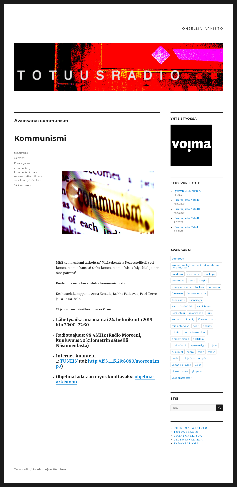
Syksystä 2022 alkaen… (188, 191)
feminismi (177, 293)
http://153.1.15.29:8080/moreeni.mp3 (107, 363)
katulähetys (204, 306)
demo (191, 280)
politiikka (198, 338)
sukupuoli (177, 351)
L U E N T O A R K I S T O (188, 435)
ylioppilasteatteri (182, 377)
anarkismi (177, 274)
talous (211, 351)
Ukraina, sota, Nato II (186, 218)
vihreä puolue (180, 371)
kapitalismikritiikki (182, 306)
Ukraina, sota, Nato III (187, 209)
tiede (175, 358)
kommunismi (22, 172)
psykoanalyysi (198, 345)
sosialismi (19, 180)
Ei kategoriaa (22, 163)
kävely (190, 319)
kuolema (177, 319)
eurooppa (214, 286)
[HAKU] (219, 408)
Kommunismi (40, 138)
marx (34, 172)
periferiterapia (180, 338)
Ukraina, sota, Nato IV (187, 200)
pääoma (37, 176)
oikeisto (176, 332)
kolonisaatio (195, 312)
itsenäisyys (195, 299)
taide (201, 351)
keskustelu (178, 312)
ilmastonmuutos (196, 293)
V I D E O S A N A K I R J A (188, 439)
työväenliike (33, 180)
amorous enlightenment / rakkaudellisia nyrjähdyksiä (195, 266)
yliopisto (197, 371)
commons (178, 280)
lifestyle (202, 319)
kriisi (209, 312)
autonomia (193, 274)
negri (196, 325)
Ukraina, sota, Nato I (186, 227)
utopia (202, 358)
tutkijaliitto (188, 358)
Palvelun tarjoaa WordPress (49, 469)
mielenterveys (180, 325)
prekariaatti (179, 345)
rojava (213, 345)
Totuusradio (21, 469)
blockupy (209, 274)
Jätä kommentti (23, 185)
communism (21, 168)
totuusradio (21, 152)
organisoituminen (195, 332)
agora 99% (178, 258)
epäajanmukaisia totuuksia (188, 286)
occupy (207, 325)
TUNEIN (69, 361)
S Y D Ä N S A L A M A (186, 443)
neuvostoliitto (22, 176)
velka (198, 364)
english (203, 280)
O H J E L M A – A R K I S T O (202, 28)
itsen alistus (178, 299)
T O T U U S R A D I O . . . (187, 431)
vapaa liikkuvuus (181, 364)
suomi (190, 351)
